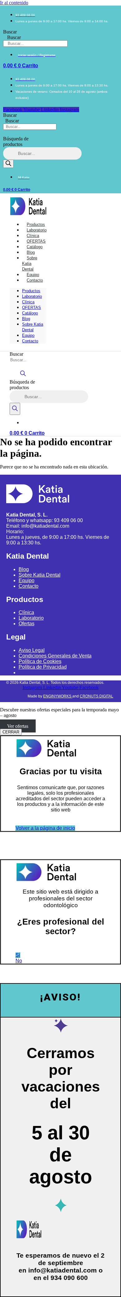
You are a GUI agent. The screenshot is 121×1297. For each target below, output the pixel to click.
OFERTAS (31, 307)
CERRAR (10, 732)
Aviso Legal (32, 650)
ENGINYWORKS (57, 696)
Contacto (35, 280)
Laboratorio (32, 296)
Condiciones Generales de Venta (55, 655)
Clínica (28, 302)
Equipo (28, 335)
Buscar (10, 31)
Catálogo (30, 313)
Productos (31, 290)
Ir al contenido (14, 2)
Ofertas (26, 623)
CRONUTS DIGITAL (96, 696)
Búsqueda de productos (16, 141)
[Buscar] (8, 164)
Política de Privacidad (43, 667)
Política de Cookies (40, 661)
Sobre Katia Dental (29, 263)
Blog (26, 318)
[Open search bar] (23, 376)
